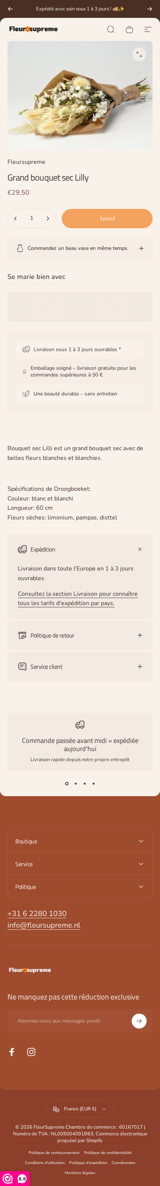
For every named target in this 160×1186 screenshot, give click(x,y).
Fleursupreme (26, 162)
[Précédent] (10, 9)
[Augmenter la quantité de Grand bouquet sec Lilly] (47, 218)
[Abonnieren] (139, 1021)
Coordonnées (123, 1163)
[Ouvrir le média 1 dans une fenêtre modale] (139, 54)
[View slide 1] (66, 783)
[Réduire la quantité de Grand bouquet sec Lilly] (15, 218)
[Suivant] (149, 9)
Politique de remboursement (54, 1152)
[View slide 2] (75, 783)
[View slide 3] (84, 783)
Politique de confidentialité (108, 1152)
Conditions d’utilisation (45, 1163)
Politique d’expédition (88, 1163)
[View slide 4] (93, 783)
